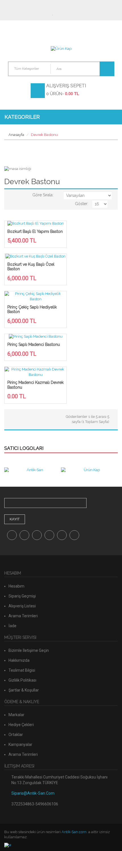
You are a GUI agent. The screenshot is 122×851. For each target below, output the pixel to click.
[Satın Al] (68, 13)
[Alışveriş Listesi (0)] (54, 13)
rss (74, 535)
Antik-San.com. (74, 832)
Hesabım (39, 13)
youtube (49, 535)
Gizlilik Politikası (22, 680)
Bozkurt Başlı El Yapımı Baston (35, 231)
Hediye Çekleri (21, 724)
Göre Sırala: (42, 195)
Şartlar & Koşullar (24, 690)
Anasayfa (16, 135)
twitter (37, 535)
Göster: (81, 203)
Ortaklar (16, 734)
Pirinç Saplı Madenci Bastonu (33, 344)
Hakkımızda (19, 660)
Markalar (16, 714)
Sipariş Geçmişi (22, 596)
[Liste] (11, 194)
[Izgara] (18, 194)
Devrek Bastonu (44, 135)
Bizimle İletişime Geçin (29, 650)
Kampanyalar (20, 744)
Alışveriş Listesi (22, 606)
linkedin (62, 535)
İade (12, 626)
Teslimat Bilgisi (22, 670)
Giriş (82, 13)
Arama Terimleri (23, 616)
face (12, 535)
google (24, 535)
